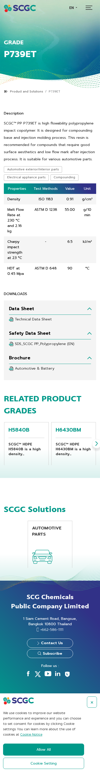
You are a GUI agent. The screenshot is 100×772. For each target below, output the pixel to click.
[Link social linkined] (57, 675)
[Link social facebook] (28, 675)
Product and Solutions (26, 91)
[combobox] (73, 8)
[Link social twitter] (38, 676)
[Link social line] (67, 676)
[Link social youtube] (48, 675)
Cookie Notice (31, 734)
